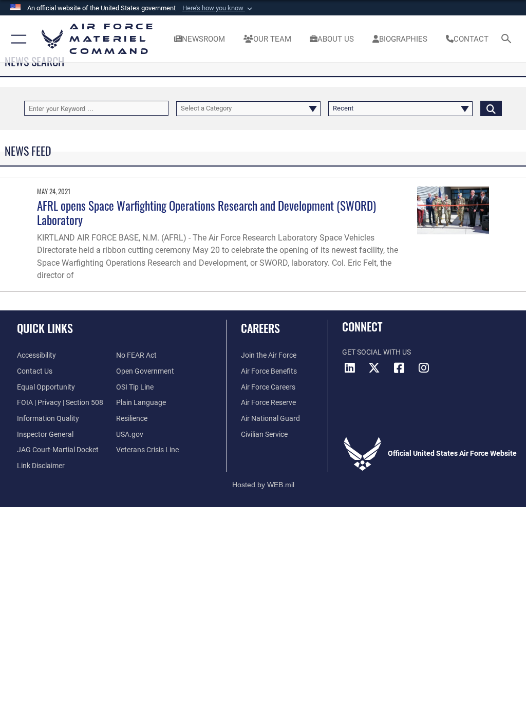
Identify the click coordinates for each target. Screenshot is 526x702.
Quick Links (45, 328)
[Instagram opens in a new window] (423, 368)
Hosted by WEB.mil (263, 485)
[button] (218, 8)
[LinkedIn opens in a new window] (350, 368)
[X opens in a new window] (374, 368)
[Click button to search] (491, 108)
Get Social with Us (376, 352)
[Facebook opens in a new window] (399, 368)
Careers (260, 328)
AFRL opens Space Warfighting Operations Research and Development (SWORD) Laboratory (206, 212)
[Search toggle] (508, 39)
